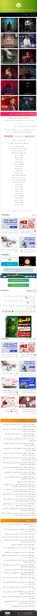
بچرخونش (10, 264)
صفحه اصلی (33, 14)
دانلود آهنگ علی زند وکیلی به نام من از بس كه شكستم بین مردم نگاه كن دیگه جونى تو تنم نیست (19, 485)
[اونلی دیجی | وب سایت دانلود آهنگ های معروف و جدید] (18, 5)
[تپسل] (1, 610)
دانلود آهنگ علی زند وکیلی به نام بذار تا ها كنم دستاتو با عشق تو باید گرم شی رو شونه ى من (19, 500)
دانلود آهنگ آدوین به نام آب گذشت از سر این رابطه (20, 534)
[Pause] (21, 265)
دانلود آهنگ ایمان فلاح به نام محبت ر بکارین (22, 114)
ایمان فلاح (17, 120)
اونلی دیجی (19, 155)
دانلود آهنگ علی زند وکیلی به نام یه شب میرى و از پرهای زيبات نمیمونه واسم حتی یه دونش (19, 505)
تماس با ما (25, 14)
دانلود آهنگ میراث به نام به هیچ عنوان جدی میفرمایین (19, 552)
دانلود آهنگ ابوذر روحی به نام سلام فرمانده (22, 606)
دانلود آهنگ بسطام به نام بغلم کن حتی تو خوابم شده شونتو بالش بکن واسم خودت (19, 473)
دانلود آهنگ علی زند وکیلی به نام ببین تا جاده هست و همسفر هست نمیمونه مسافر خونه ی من (19, 490)
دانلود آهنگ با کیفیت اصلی (19, 280)
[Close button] (36, 610)
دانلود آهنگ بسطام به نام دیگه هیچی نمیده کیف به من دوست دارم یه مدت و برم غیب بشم (19, 468)
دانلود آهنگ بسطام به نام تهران (25, 482)
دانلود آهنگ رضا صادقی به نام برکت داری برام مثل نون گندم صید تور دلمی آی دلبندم (20, 602)
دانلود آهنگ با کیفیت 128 (18, 285)
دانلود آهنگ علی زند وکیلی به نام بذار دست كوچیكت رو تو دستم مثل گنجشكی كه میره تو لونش (18, 514)
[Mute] (23, 265)
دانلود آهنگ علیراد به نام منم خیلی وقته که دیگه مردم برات (18, 537)
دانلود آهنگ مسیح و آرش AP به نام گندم (22, 545)
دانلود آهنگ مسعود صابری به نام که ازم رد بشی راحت (19, 570)
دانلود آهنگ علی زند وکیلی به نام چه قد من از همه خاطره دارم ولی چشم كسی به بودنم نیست (19, 495)
